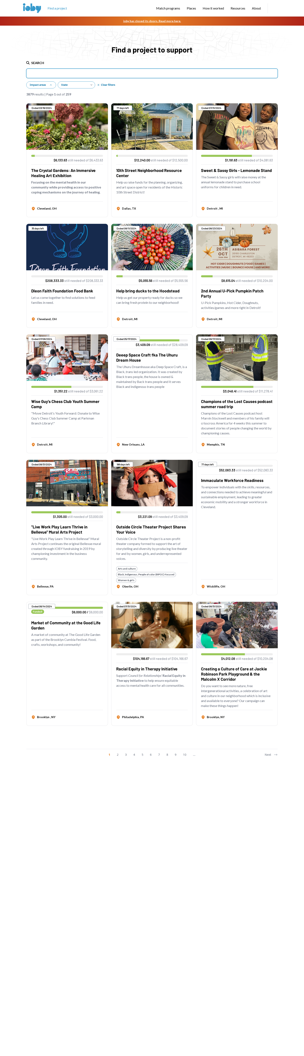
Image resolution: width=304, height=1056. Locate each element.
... (194, 755)
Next (268, 755)
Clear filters (108, 85)
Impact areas (38, 85)
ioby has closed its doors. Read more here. (152, 21)
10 (184, 755)
